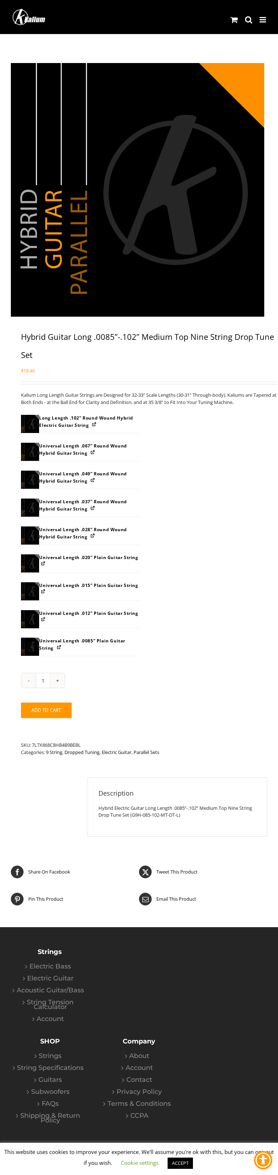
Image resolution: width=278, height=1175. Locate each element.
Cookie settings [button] (140, 1162)
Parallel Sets (146, 752)
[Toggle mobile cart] (234, 20)
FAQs (50, 1103)
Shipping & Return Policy (50, 1118)
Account (50, 1019)
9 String (54, 752)
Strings (50, 1056)
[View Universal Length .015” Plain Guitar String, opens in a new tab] (43, 591)
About (139, 1056)
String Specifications (50, 1068)
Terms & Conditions (139, 1103)
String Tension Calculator (50, 1004)
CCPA (139, 1115)
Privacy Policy (139, 1091)
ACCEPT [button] (180, 1163)
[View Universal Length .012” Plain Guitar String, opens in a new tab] (43, 619)
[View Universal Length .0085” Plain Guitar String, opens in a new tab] (59, 647)
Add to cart (46, 710)
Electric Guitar (116, 752)
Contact (139, 1080)
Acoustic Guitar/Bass (50, 990)
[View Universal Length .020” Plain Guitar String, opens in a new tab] (43, 563)
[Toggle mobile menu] (263, 20)
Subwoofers (50, 1091)
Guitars (50, 1080)
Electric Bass (50, 966)
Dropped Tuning (82, 752)
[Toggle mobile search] (248, 20)
